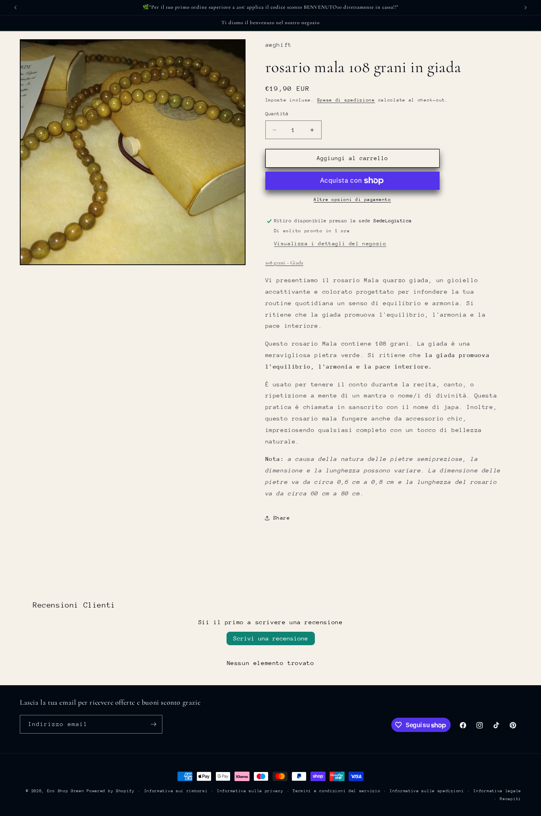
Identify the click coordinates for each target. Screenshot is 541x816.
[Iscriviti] (153, 724)
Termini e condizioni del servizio (336, 791)
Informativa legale (497, 791)
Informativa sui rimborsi (176, 791)
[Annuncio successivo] (525, 7)
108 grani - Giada (284, 263)
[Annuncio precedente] (15, 7)
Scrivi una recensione (270, 638)
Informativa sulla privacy (250, 791)
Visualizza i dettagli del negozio (330, 244)
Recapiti (510, 799)
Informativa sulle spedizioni (427, 791)
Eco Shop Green (67, 791)
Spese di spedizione (346, 100)
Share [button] (281, 518)
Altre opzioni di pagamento (352, 199)
